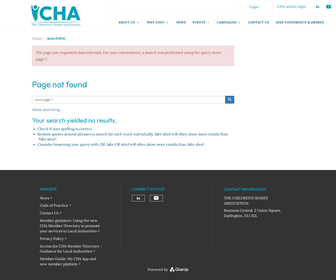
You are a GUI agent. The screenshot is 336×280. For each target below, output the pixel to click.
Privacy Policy (52, 238)
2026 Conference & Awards (300, 22)
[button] (229, 51)
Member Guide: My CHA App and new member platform (68, 261)
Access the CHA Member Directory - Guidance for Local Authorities (71, 249)
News (181, 22)
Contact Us (258, 22)
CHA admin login (291, 6)
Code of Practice (54, 205)
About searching (46, 109)
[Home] (55, 15)
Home (37, 38)
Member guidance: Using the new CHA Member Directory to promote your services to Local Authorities (70, 225)
